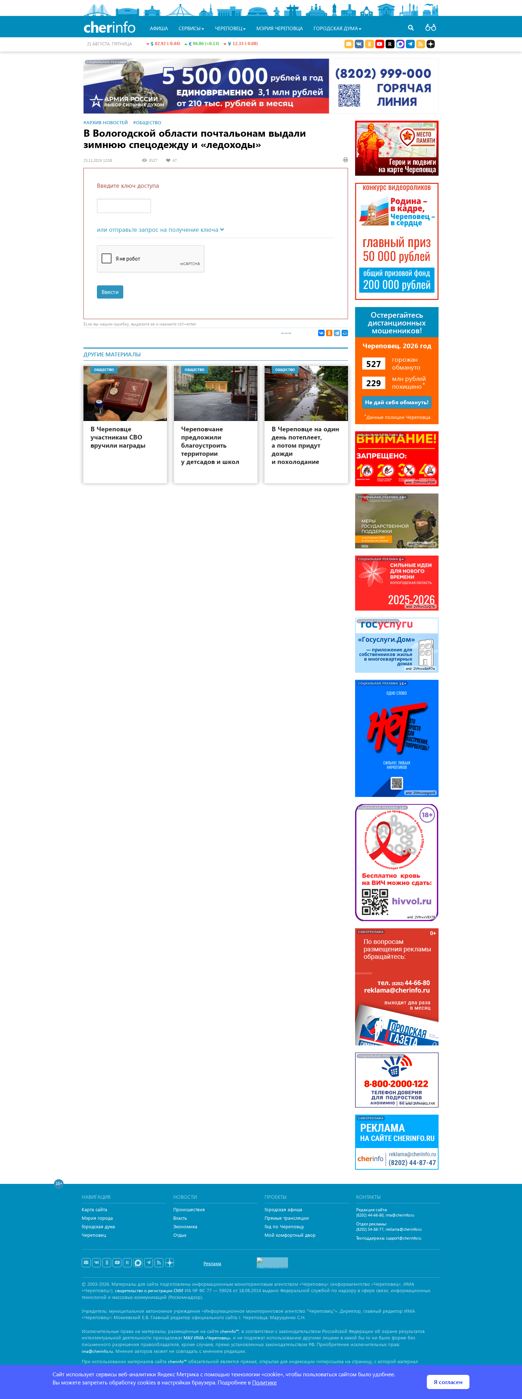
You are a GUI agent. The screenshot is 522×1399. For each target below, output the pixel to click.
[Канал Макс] (400, 44)
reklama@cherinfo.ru (404, 1229)
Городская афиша (283, 1209)
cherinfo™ (229, 1331)
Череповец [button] (228, 28)
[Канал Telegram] (148, 1262)
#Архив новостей (105, 122)
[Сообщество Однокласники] (369, 44)
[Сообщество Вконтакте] (96, 1262)
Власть (180, 1218)
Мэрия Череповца (279, 28)
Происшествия (189, 1209)
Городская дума (98, 1226)
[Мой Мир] (345, 333)
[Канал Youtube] (379, 44)
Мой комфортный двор (290, 1235)
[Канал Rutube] (390, 44)
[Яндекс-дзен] (169, 1262)
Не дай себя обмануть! (397, 402)
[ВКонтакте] (321, 333)
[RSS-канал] (158, 1262)
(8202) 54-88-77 (370, 1229)
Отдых (179, 1235)
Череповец (94, 1235)
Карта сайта (94, 1209)
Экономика (185, 1226)
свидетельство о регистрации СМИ (149, 1290)
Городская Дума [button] (336, 28)
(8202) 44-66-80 (370, 1215)
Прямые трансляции (287, 1218)
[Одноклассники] (329, 333)
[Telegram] (337, 333)
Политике (264, 1382)
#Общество (147, 122)
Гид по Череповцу (284, 1226)
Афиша (159, 28)
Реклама (212, 1263)
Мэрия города (97, 1218)
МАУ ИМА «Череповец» (207, 1337)
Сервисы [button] (190, 28)
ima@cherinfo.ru (400, 1215)
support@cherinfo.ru (403, 1238)
